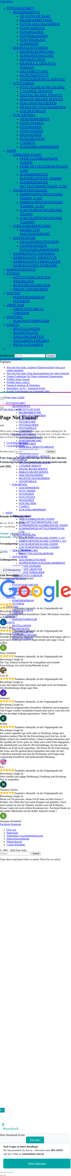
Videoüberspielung (32, 226)
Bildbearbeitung (36, 20)
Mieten (13, 293)
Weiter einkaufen (37, 1163)
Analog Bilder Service (41, 99)
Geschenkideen (34, 119)
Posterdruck (33, 40)
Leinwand (29, 44)
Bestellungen (26, 329)
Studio (13, 273)
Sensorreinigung (37, 55)
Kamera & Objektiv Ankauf (36, 447)
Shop (11, 150)
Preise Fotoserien (30, 289)
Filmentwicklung (30, 190)
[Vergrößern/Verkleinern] (1, 1172)
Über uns (15, 305)
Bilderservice (26, 12)
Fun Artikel (24, 115)
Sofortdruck (33, 111)
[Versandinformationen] (8, 551)
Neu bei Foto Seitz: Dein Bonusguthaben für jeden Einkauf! (38, 373)
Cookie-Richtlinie (16, 844)
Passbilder (23, 281)
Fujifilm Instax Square (18, 379)
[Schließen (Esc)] (11, 1172)
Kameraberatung (37, 51)
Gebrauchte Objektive (35, 257)
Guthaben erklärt (31, 340)
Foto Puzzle (31, 131)
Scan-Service (32, 28)
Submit (36, 853)
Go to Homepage (16, 445)
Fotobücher (32, 32)
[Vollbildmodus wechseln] (4, 1172)
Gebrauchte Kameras (34, 253)
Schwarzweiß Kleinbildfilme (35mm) (43, 525)
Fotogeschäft (20, 8)
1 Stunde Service (36, 91)
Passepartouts (34, 75)
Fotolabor (23, 83)
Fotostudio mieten (32, 277)
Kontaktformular (31, 321)
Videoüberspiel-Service (42, 79)
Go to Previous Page (17, 442)
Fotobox (21, 301)
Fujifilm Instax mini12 (18, 382)
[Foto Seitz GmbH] (13, 397)
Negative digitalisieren (43, 107)
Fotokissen (30, 127)
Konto (13, 325)
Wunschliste (25, 333)
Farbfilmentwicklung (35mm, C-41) (42, 538)
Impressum (12, 832)
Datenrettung (34, 71)
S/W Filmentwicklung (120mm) (39, 547)
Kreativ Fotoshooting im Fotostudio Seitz (28, 391)
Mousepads (31, 135)
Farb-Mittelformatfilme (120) (38, 522)
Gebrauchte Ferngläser (36, 261)
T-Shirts (27, 143)
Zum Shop (35, 1140)
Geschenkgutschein (39, 241)
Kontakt (15, 317)
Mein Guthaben (28, 344)
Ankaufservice (21, 269)
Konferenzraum (29, 297)
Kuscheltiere (32, 139)
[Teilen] (8, 1172)
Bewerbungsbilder (31, 285)
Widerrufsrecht (14, 841)
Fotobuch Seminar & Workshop (23, 385)
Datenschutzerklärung (18, 838)
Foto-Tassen (32, 123)
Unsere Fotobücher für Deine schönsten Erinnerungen (35, 376)
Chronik (21, 313)
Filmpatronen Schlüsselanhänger (42, 563)
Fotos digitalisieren (40, 24)
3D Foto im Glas (35, 16)
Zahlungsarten (28, 336)
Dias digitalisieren (38, 103)
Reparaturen (32, 59)
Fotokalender (34, 36)
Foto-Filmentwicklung (42, 87)
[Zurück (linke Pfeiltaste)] (1, 1175)
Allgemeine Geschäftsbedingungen (25, 835)
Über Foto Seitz (28, 309)
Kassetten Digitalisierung (36, 553)
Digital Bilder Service (41, 95)
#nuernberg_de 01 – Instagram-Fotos (26, 388)
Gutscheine (24, 238)
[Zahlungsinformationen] (12, 569)
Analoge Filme (27, 154)
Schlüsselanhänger (39, 146)
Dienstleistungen (30, 47)
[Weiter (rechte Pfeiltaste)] (4, 1175)
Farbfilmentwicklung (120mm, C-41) (42, 541)
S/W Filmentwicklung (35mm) (38, 544)
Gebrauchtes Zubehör (35, 265)
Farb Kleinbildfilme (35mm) (36, 519)
